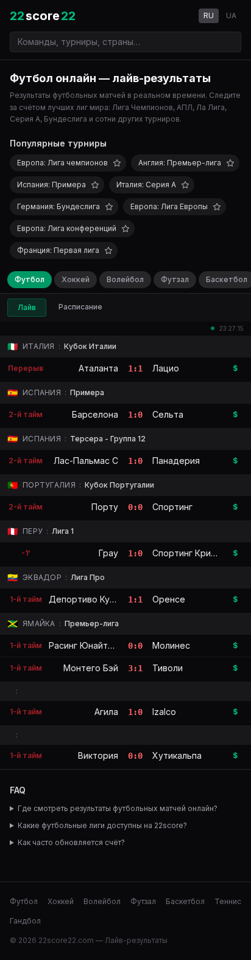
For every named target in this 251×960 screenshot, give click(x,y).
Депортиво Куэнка (89, 599)
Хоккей (76, 279)
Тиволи (167, 668)
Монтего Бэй (90, 668)
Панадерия (176, 460)
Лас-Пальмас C (86, 460)
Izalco (164, 711)
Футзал (175, 279)
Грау (108, 553)
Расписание (80, 306)
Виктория (98, 755)
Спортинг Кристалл (193, 553)
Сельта (167, 414)
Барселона (95, 414)
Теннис (227, 901)
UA (231, 15)
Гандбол (25, 920)
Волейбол (125, 279)
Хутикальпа (177, 755)
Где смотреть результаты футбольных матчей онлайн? (117, 808)
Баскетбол (185, 901)
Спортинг (172, 507)
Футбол (29, 279)
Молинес (171, 645)
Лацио (165, 368)
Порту (104, 507)
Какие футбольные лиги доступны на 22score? (102, 825)
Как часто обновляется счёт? (71, 842)
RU (208, 15)
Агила (106, 711)
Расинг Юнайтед (84, 645)
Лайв (27, 307)
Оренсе (168, 599)
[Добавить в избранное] (117, 163)
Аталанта (98, 368)
